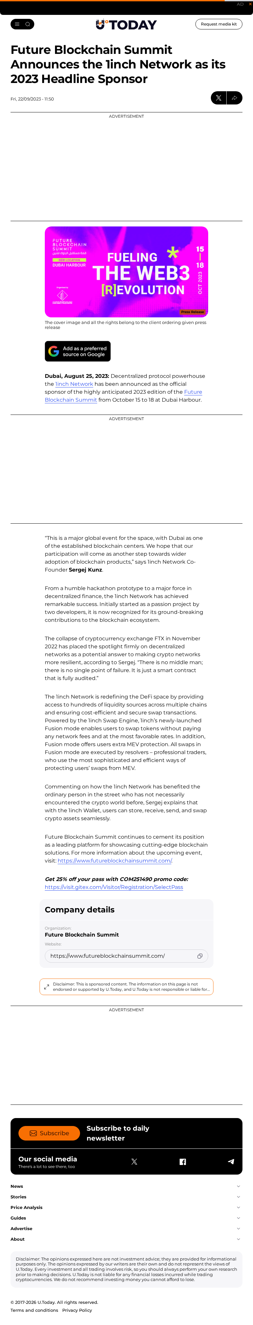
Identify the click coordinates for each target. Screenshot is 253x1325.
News (17, 1186)
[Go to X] (134, 1162)
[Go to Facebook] (182, 1162)
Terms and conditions (34, 1310)
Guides (18, 1218)
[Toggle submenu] (238, 1186)
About (18, 1239)
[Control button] (234, 97)
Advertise (21, 1228)
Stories (18, 1196)
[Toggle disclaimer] (46, 987)
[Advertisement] (126, 166)
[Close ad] (250, 4)
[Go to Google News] (78, 351)
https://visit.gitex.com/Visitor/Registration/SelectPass (114, 887)
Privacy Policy (77, 1310)
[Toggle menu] (22, 24)
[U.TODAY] (126, 24)
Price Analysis (26, 1207)
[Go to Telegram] (231, 1162)
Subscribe (54, 1133)
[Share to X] (219, 97)
